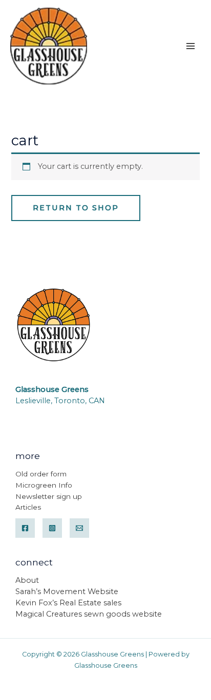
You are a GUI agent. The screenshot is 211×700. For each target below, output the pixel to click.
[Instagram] (52, 528)
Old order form (41, 474)
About (27, 580)
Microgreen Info (43, 485)
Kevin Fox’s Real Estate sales (68, 602)
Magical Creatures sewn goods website (88, 614)
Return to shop (76, 207)
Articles (28, 507)
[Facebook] (25, 528)
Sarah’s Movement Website (66, 591)
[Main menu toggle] (190, 45)
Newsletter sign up (48, 496)
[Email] (79, 528)
